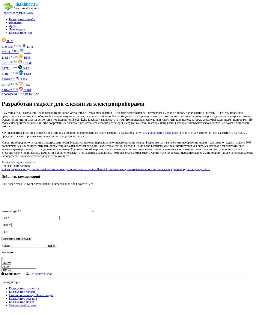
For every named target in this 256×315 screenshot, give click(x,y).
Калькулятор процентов (24, 288)
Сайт (4, 231)
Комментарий (11, 211)
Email (6, 224)
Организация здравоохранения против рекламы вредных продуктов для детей (158, 169)
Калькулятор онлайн (22, 19)
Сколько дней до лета (22, 305)
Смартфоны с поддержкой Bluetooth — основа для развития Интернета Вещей (53, 169)
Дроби (13, 26)
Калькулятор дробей (22, 291)
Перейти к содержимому (17, 12)
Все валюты (37, 273)
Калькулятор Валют (21, 302)
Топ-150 (33, 94)
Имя (5, 217)
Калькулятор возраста (23, 298)
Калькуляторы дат (20, 32)
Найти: (5, 245)
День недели (17, 29)
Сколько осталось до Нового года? (31, 295)
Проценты (15, 22)
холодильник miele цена (162, 132)
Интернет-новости (23, 162)
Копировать (12, 273)
